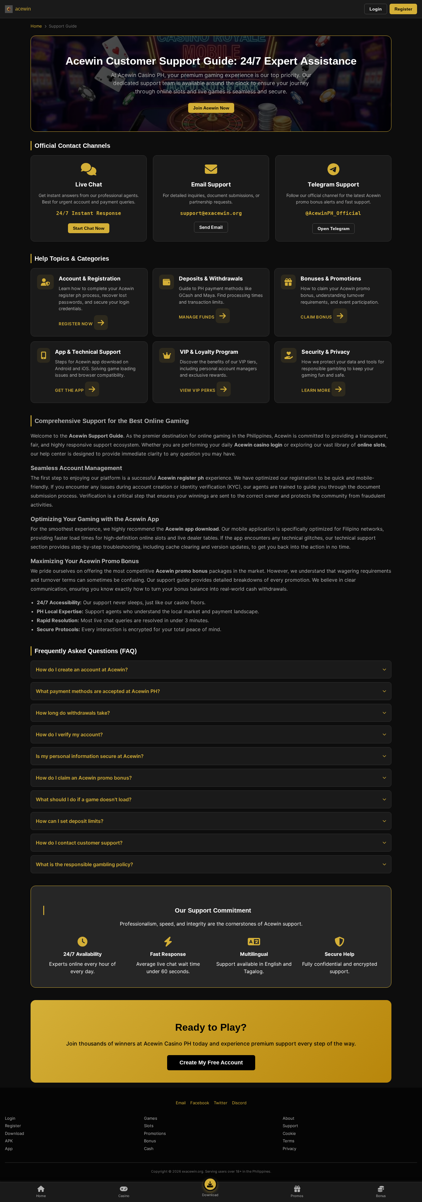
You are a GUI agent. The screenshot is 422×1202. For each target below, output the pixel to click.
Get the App (70, 390)
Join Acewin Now (211, 107)
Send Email (211, 227)
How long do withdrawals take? (73, 713)
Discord (239, 1102)
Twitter (220, 1102)
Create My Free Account (211, 1062)
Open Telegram (333, 228)
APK (9, 1140)
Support (290, 1125)
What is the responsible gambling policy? (84, 864)
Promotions (155, 1133)
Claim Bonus (317, 316)
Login (375, 8)
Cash (149, 1148)
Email (181, 1102)
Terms (288, 1140)
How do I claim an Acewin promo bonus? (84, 778)
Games (150, 1118)
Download (210, 1195)
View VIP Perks (198, 390)
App (9, 1148)
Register (403, 8)
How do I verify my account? (69, 734)
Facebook (199, 1102)
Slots (149, 1125)
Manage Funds (197, 316)
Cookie (289, 1133)
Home (36, 26)
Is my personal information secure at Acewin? (90, 756)
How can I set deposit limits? (69, 821)
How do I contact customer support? (79, 843)
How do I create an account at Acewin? (82, 669)
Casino (123, 1196)
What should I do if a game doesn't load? (84, 799)
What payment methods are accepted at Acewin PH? (98, 691)
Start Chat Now (88, 228)
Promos (297, 1196)
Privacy (289, 1148)
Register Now (76, 323)
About (288, 1118)
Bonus (381, 1196)
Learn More (316, 390)
